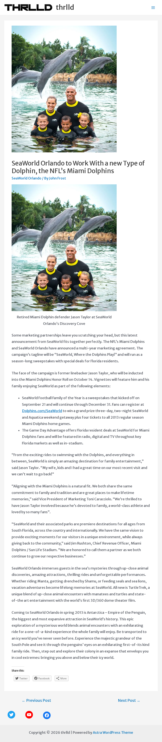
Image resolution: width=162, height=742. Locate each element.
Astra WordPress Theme (113, 732)
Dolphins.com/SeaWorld (42, 411)
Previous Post (36, 700)
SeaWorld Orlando (26, 178)
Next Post (129, 700)
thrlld (65, 7)
